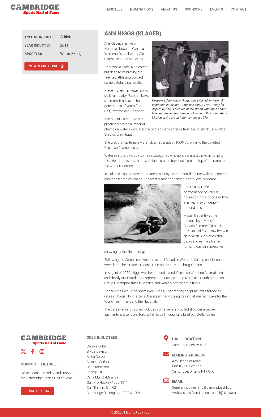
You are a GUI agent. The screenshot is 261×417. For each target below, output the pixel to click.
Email (177, 381)
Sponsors (194, 9)
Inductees (113, 9)
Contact (239, 9)
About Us (169, 9)
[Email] (166, 380)
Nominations (141, 9)
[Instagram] (42, 351)
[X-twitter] (23, 351)
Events (216, 9)
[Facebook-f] (32, 351)
